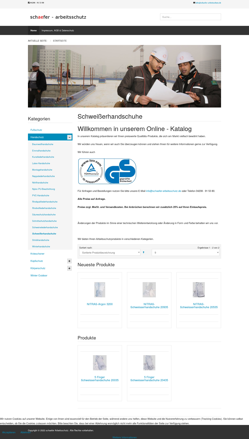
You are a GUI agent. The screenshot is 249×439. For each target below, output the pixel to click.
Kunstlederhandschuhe (43, 156)
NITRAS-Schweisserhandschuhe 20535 (199, 305)
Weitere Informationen (124, 437)
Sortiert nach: (85, 247)
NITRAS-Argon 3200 (100, 304)
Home (33, 30)
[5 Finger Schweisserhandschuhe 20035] (99, 362)
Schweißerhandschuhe (44, 233)
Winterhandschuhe (41, 246)
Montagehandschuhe (42, 169)
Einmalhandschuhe (41, 150)
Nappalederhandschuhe (43, 176)
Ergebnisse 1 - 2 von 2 (208, 247)
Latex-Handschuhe (41, 163)
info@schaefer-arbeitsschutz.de (208, 3)
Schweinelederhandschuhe (45, 227)
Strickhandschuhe (40, 240)
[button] (37, 76)
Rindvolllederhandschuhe (44, 208)
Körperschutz (37, 268)
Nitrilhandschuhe (40, 182)
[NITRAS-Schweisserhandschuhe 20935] (149, 289)
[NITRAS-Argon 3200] (99, 289)
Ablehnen (25, 432)
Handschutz (37, 137)
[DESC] (143, 252)
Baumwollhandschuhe (42, 144)
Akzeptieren (8, 432)
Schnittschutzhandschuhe (44, 220)
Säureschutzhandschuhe (44, 214)
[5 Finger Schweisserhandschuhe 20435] (149, 362)
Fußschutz (36, 130)
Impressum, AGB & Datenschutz (58, 30)
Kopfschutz (36, 261)
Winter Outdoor (38, 275)
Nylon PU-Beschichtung (43, 189)
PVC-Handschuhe (40, 195)
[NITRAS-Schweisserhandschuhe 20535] (198, 289)
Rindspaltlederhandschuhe (44, 201)
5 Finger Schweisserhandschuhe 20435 (149, 378)
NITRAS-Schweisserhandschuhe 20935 (149, 305)
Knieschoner (37, 253)
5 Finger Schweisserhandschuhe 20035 (100, 378)
